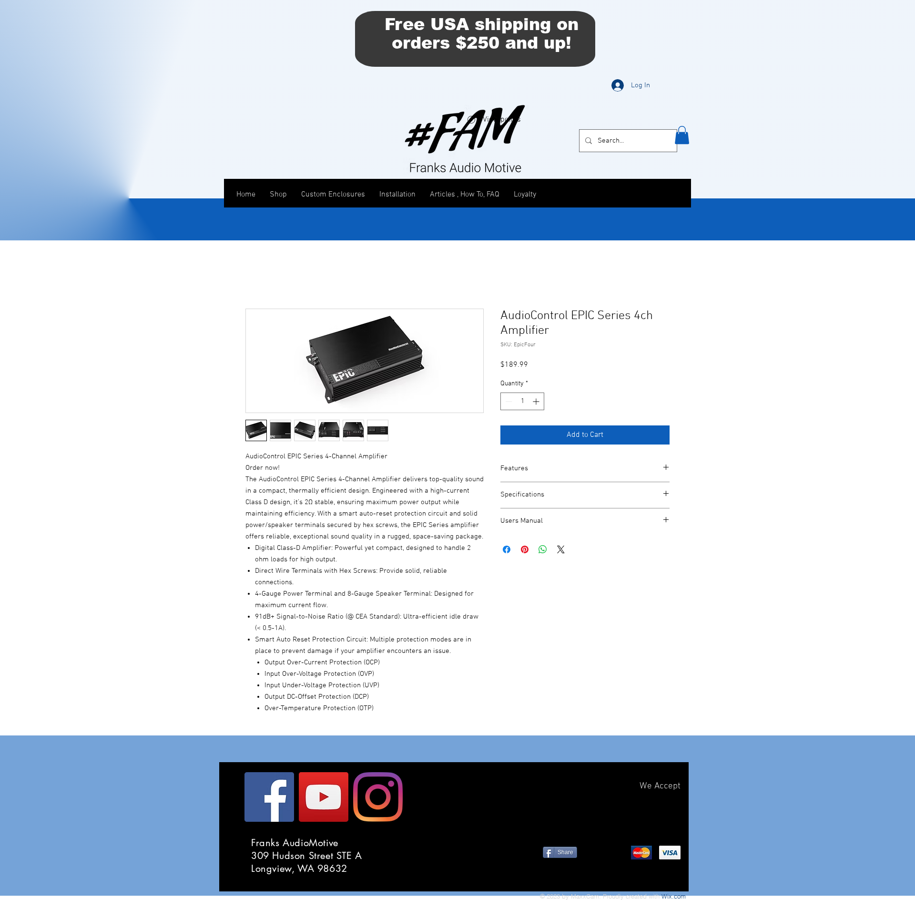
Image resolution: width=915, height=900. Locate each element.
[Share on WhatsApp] (543, 549)
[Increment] (537, 401)
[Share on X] (561, 549)
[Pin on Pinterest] (524, 549)
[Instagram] (378, 797)
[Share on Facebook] (506, 549)
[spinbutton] (522, 401)
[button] (682, 135)
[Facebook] (269, 797)
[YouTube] (323, 797)
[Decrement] (508, 401)
